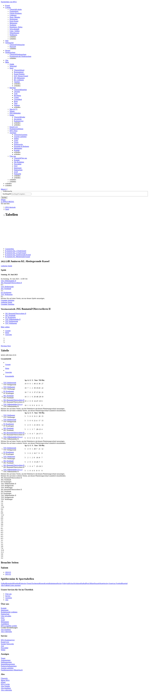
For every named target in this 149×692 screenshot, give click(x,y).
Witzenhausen (14, 33)
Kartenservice (18, 121)
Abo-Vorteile (5, 686)
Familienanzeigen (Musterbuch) (12, 670)
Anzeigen (8, 598)
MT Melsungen (19, 78)
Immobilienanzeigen (8, 664)
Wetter (3, 650)
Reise (16, 101)
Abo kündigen (6, 630)
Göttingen (13, 15)
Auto (15, 93)
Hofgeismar (14, 19)
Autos (16, 140)
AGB (16, 172)
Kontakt (17, 150)
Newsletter (17, 164)
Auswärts (8, 335)
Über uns (8, 594)
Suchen (4, 197)
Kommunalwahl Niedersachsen (20, 56)
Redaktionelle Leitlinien (9, 612)
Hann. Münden (15, 17)
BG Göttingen (19, 80)
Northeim (13, 25)
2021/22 (8, 574)
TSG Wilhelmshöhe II (8, 281)
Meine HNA (5, 680)
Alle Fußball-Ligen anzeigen (11, 585)
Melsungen (13, 23)
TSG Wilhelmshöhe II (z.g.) (13, 404)
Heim (7, 333)
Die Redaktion (19, 162)
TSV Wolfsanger (7, 294)
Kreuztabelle (9, 376)
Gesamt (7, 331)
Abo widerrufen (6, 632)
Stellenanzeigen (6, 662)
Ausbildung (5, 624)
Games (16, 97)
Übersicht (4, 678)
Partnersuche (18, 144)
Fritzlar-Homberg (16, 13)
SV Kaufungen (6, 292)
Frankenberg (14, 11)
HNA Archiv (5, 684)
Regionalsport (19, 72)
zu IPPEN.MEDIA (7, 202)
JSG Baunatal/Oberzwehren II (11, 283)
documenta (17, 119)
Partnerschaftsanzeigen (9, 666)
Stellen (16, 138)
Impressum (17, 168)
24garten (17, 92)
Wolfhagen (13, 35)
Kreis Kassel (14, 21)
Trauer (16, 142)
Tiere (15, 103)
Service (7, 596)
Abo (6, 600)
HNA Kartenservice (8, 640)
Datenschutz (18, 170)
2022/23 (8, 572)
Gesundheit (18, 99)
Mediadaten (18, 148)
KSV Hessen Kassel (21, 76)
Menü (3, 189)
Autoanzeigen (5, 660)
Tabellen (17, 82)
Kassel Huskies (19, 74)
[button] (4, 346)
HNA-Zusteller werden (9, 626)
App (2, 646)
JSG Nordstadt (6, 289)
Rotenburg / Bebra (16, 27)
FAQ (15, 166)
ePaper (3, 682)
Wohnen (17, 105)
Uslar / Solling (15, 31)
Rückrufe (13, 47)
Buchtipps (17, 95)
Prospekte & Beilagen (21, 146)
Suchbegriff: (7, 194)
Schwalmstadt (14, 29)
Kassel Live (5, 642)
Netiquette (17, 174)
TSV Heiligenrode (7, 287)
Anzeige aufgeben (20, 137)
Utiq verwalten (6, 616)
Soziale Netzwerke (7, 644)
